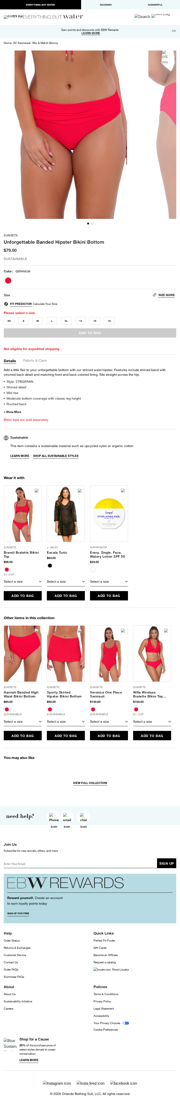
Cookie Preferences (106, 1029)
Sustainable (15, 259)
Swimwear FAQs (14, 977)
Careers (8, 1008)
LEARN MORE (91, 33)
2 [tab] (92, 223)
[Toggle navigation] (15, 17)
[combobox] (23, 581)
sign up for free (18, 913)
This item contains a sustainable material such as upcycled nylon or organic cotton (71, 446)
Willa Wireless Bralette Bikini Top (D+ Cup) (148, 694)
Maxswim (106, 4)
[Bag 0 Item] (160, 16)
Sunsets (11, 235)
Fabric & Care (35, 361)
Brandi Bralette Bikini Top (21, 554)
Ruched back (16, 404)
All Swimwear (22, 43)
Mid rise (12, 393)
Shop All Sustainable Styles (56, 456)
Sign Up (166, 863)
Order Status (12, 940)
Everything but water (40, 4)
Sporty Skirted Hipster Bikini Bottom (64, 694)
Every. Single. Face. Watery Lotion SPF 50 (107, 554)
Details (10, 360)
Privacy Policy (102, 1001)
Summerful (155, 4)
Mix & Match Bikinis (45, 43)
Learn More (19, 456)
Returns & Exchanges (17, 948)
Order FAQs (11, 969)
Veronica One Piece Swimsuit (106, 694)
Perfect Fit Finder (104, 940)
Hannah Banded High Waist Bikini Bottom (21, 694)
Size (7, 295)
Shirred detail (16, 387)
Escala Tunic (57, 552)
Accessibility (101, 1016)
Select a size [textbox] (13, 581)
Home (7, 43)
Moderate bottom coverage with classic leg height (44, 398)
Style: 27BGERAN (20, 381)
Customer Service (15, 955)
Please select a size (19, 313)
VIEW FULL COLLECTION (90, 783)
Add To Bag (22, 596)
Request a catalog (105, 962)
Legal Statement (104, 1008)
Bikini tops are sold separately (26, 420)
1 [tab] (88, 223)
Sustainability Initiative (18, 1001)
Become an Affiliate (106, 955)
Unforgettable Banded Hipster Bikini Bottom (54, 242)
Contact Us (11, 962)
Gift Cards (100, 948)
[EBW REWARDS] (90, 885)
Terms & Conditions (106, 994)
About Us (10, 994)
